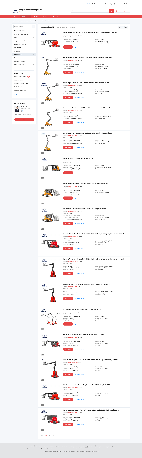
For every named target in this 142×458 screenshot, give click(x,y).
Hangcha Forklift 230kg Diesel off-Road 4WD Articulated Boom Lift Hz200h (87, 57)
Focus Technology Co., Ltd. (60, 451)
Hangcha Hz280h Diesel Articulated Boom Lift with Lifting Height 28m (86, 183)
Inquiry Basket (80, 47)
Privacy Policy (95, 451)
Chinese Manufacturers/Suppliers (51, 446)
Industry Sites (82, 446)
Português (41, 448)
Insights (112, 446)
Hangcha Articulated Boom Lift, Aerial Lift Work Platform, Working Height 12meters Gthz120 (93, 259)
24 (46, 435)
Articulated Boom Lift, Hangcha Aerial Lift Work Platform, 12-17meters (86, 284)
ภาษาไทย (95, 448)
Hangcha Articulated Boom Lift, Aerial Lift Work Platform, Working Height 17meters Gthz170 (93, 234)
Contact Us (56, 17)
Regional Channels (90, 446)
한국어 (81, 448)
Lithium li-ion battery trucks (21, 34)
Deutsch (65, 448)
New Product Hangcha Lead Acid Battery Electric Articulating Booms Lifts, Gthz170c (90, 360)
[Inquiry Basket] (111, 4)
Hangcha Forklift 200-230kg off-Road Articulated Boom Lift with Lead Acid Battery (90, 32)
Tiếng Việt (106, 448)
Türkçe (100, 448)
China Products (38, 446)
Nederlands (71, 448)
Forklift (16, 37)
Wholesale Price (73, 446)
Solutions (45, 17)
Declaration (88, 451)
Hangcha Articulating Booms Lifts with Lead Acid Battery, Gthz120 (84, 334)
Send (24, 119)
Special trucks (17, 51)
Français (47, 448)
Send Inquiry (68, 47)
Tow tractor (17, 58)
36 (49, 435)
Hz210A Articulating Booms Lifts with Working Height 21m (82, 309)
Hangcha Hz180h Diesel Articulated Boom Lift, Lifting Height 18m (84, 208)
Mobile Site (106, 446)
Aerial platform (18, 54)
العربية (77, 448)
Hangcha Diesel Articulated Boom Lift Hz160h (78, 158)
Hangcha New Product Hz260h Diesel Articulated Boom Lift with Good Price (88, 108)
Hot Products (31, 446)
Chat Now (26, 111)
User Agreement (80, 451)
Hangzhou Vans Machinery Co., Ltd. (31, 10)
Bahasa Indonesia (114, 448)
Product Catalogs (20, 95)
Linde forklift (17, 47)
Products (26, 17)
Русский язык (54, 448)
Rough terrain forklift (19, 41)
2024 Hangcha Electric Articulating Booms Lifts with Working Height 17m (87, 385)
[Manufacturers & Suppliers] (22, 3)
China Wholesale (64, 446)
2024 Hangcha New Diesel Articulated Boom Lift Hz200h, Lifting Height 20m (88, 133)
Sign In (88, 4)
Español (35, 448)
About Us (36, 17)
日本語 (86, 448)
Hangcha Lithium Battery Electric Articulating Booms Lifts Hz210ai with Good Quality (91, 410)
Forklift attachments (19, 64)
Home (15, 17)
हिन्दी (90, 448)
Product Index (99, 446)
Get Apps (118, 4)
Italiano (60, 448)
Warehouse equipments (20, 44)
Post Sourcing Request (123, 11)
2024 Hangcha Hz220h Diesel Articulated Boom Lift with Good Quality (86, 83)
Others (16, 68)
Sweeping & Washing (19, 61)
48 (53, 435)
